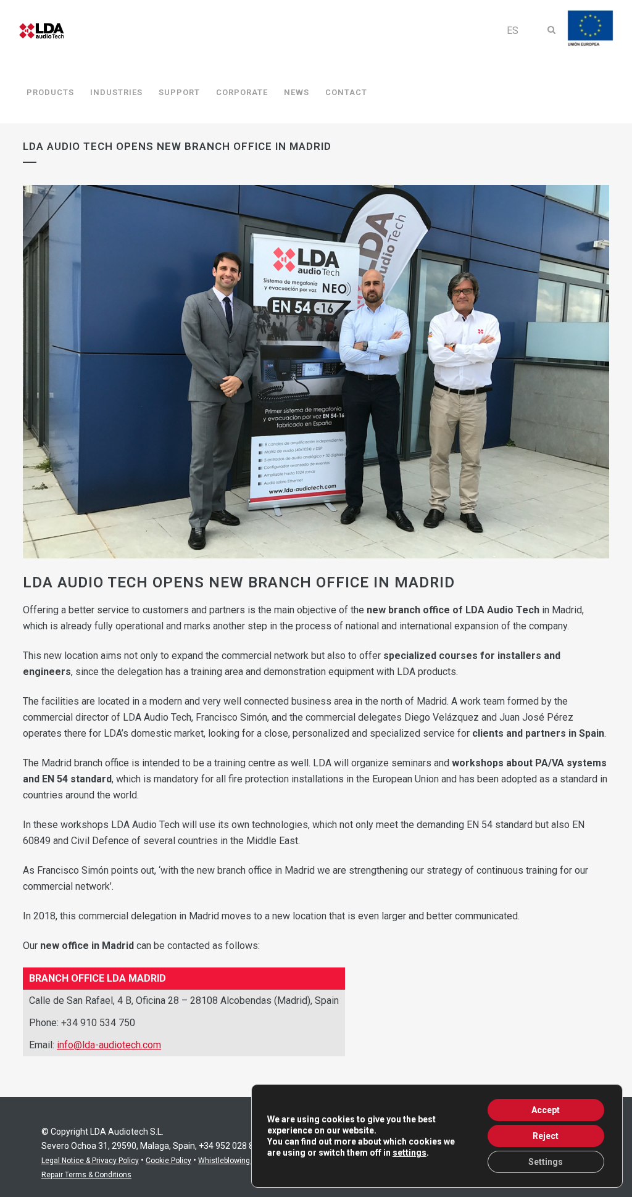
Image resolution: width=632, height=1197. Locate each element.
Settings (545, 1162)
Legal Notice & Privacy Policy (90, 1160)
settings (409, 1153)
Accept (545, 1110)
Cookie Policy (168, 1160)
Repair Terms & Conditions (86, 1174)
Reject (546, 1136)
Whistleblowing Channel (239, 1160)
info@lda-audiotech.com (109, 1045)
